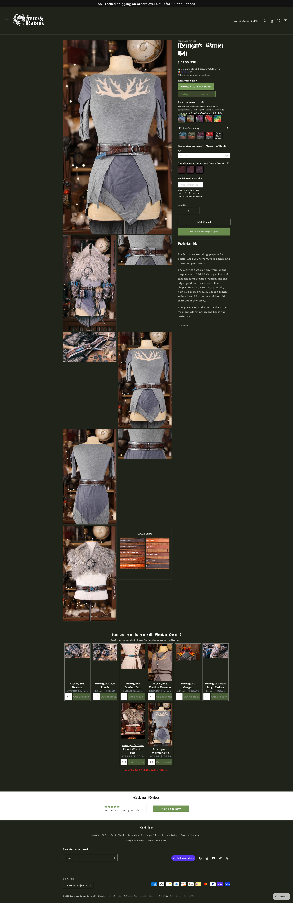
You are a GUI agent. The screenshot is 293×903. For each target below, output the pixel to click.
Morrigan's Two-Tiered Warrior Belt (133, 749)
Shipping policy (166, 896)
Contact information (185, 896)
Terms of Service (190, 835)
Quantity (182, 204)
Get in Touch (117, 835)
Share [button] (184, 325)
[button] (6, 21)
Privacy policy (130, 896)
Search (95, 835)
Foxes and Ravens (78, 896)
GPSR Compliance (157, 840)
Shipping (182, 75)
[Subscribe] (114, 858)
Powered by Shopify (96, 896)
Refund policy (115, 896)
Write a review (171, 808)
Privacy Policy (169, 835)
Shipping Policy (135, 840)
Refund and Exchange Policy (143, 835)
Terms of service (148, 896)
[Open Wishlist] (278, 21)
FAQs (104, 835)
